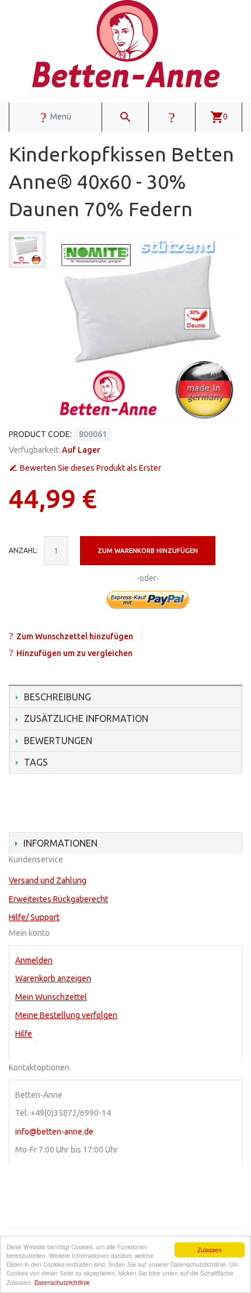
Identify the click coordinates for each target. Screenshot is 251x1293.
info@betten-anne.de (54, 1131)
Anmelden (34, 960)
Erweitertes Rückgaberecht (58, 899)
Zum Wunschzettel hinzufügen (74, 636)
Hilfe (23, 1033)
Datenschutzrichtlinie (62, 1282)
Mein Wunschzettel (51, 997)
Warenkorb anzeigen (53, 978)
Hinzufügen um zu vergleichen (74, 653)
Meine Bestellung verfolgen (66, 1015)
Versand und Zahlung (47, 880)
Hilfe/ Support (34, 917)
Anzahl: (23, 550)
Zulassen (209, 1249)
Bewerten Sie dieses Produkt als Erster (90, 468)
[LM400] (27, 249)
